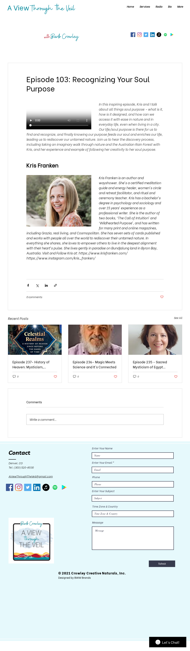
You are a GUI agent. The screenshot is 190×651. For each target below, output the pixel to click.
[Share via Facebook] (28, 285)
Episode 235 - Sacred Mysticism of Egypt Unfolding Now (150, 364)
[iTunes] (159, 34)
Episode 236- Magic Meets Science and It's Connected (94, 364)
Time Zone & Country (105, 506)
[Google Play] (172, 34)
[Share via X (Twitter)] (37, 285)
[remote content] (58, 115)
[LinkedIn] (152, 34)
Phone (96, 477)
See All (178, 318)
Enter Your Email (102, 462)
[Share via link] (55, 285)
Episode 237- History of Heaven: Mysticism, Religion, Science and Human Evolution (31, 364)
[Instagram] (139, 34)
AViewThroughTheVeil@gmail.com (31, 476)
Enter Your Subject (103, 491)
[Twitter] (146, 34)
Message (97, 522)
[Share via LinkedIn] (46, 285)
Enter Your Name (102, 448)
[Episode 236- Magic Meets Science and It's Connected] (95, 340)
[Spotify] (165, 34)
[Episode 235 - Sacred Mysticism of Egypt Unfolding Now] (155, 340)
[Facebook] (133, 34)
